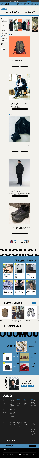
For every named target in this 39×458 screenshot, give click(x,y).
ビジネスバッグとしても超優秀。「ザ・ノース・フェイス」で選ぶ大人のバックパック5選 (4, 21)
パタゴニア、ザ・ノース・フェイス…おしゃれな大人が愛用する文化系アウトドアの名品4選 (4, 30)
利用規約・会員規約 (11, 454)
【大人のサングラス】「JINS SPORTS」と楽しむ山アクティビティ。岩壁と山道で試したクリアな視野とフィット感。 (31, 292)
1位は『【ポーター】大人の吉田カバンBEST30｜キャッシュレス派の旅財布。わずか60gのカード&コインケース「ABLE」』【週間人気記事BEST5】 (30, 276)
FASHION (18, 3)
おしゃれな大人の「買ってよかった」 (7, 274)
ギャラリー (30, 345)
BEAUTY (18, 4)
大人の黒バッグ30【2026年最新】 (15, 356)
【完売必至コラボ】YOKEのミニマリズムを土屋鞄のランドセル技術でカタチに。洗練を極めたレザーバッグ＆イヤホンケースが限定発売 (19, 276)
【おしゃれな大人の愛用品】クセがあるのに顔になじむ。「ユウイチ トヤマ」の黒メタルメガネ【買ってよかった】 (7, 276)
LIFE (24, 4)
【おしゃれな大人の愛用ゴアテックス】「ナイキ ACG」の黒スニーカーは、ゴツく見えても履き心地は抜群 (4, 39)
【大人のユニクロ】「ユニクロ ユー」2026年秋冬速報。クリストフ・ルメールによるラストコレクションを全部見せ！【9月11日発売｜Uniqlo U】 (33, 367)
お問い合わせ (11, 453)
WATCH (28, 3)
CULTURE (32, 4)
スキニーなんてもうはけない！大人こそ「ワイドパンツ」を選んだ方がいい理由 (4, 26)
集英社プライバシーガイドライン (5, 454)
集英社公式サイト (4, 453)
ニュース (16, 274)
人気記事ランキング (4, 8)
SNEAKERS (25, 3)
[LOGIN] (35, 3)
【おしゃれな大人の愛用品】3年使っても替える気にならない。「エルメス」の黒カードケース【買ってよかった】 (19, 292)
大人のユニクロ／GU (32, 365)
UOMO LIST (22, 3)
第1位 (2, 19)
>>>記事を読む (19, 66)
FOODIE (28, 4)
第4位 (2, 32)
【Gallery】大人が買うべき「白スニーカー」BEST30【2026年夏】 (32, 346)
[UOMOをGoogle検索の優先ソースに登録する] (3, 49)
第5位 (2, 36)
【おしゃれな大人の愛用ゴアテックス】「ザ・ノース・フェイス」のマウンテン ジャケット (4, 34)
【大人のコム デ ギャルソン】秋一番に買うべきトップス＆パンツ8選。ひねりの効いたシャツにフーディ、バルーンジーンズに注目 (8, 292)
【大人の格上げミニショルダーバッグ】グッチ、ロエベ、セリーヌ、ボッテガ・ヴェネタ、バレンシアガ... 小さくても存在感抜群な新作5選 (32, 357)
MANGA (32, 3)
